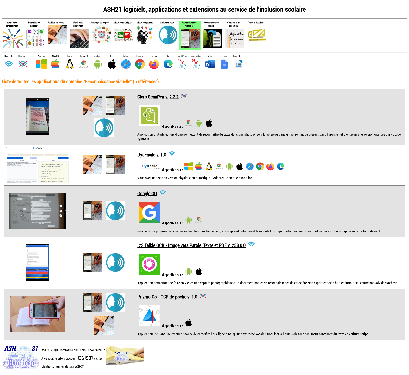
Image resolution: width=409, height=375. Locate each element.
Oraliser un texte (167, 22)
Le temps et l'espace (100, 22)
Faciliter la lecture (56, 22)
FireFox (154, 56)
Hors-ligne (22, 56)
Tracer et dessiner (256, 22)
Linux (69, 56)
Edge (168, 56)
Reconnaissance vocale (211, 24)
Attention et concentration (12, 24)
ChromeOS (83, 56)
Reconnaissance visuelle (189, 24)
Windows (41, 56)
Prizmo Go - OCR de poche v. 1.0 (167, 296)
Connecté (8, 56)
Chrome (139, 56)
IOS (111, 56)
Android (97, 56)
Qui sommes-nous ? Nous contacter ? (79, 350)
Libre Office (238, 56)
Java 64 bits (196, 56)
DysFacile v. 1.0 (151, 154)
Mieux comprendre (145, 22)
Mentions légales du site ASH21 (63, 366)
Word (210, 56)
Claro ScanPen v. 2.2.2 (158, 96)
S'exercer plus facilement (233, 24)
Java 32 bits (182, 56)
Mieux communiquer (123, 22)
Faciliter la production (78, 24)
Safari (125, 56)
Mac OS (55, 56)
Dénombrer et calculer (34, 24)
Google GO (147, 193)
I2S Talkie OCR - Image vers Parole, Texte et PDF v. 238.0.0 (191, 245)
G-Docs (224, 56)
